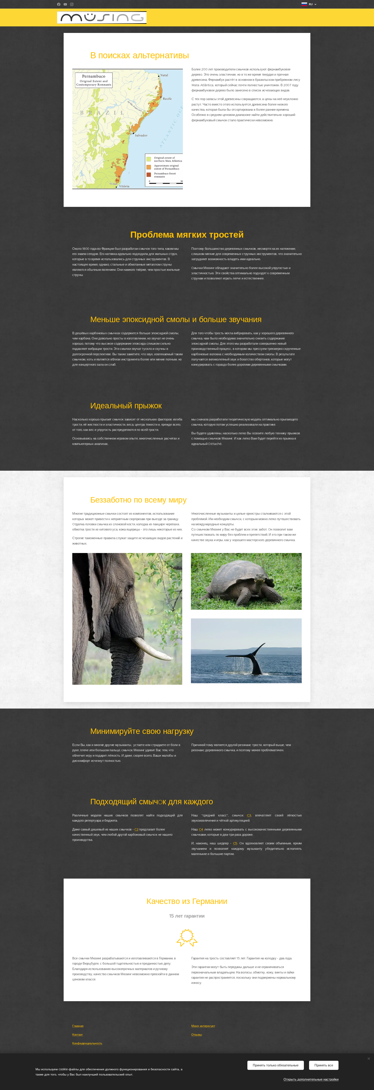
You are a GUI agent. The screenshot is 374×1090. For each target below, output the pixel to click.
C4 (201, 829)
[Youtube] (65, 4)
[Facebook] (58, 4)
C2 (136, 829)
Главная (78, 1026)
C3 (249, 815)
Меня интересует (203, 1026)
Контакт (78, 1034)
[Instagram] (71, 4)
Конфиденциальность (87, 1043)
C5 (235, 843)
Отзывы (196, 1034)
